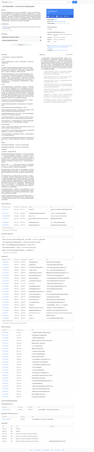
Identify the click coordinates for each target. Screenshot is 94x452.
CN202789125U (5, 396)
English (55, 19)
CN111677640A (5, 272)
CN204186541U (5, 218)
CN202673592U (5, 378)
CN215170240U (5, 367)
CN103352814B (5, 340)
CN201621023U (5, 394)
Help (63, 450)
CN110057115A (5, 270)
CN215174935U (5, 370)
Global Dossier (61, 50)
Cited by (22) (69, 45)
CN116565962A (5, 307)
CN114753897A (5, 388)
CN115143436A (5, 294)
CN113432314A (5, 280)
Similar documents (56, 46)
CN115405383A (5, 372)
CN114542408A (5, 288)
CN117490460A (5, 310)
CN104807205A (5, 222)
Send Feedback (37, 450)
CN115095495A (5, 291)
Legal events (49, 46)
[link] (21, 27)
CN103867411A (5, 375)
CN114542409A (5, 286)
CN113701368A (5, 283)
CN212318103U (5, 353)
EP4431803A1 (5, 312)
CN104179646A (5, 361)
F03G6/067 (6, 26)
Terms (52, 450)
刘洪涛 (55, 21)
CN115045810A (5, 359)
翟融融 (52, 21)
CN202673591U (5, 356)
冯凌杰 (58, 21)
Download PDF (52, 16)
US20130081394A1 (6, 216)
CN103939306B (5, 337)
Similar (67, 16)
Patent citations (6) (53, 45)
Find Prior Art (60, 16)
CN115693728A (5, 302)
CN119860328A (5, 318)
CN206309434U (5, 391)
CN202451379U (5, 213)
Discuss (65, 50)
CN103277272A (5, 343)
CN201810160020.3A (6, 409)
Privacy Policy (57, 450)
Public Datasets (46, 450)
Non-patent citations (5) (62, 45)
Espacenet (55, 50)
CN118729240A (5, 315)
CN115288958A (5, 299)
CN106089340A (5, 225)
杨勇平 (64, 21)
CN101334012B (5, 345)
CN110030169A (5, 267)
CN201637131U (5, 209)
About (31, 450)
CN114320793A (5, 386)
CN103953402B (5, 332)
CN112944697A (5, 275)
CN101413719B (5, 335)
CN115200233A (5, 296)
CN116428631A (5, 304)
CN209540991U (5, 383)
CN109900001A (5, 264)
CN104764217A (5, 364)
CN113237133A (5, 278)
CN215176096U (5, 351)
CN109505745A (5, 262)
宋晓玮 (61, 21)
